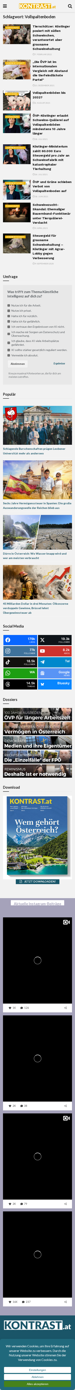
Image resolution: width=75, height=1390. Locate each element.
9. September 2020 (44, 263)
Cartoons (11, 94)
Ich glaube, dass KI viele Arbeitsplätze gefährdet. (35, 342)
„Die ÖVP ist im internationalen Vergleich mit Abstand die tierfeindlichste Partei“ (50, 71)
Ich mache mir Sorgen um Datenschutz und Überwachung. (38, 333)
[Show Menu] (5, 6)
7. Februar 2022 (43, 54)
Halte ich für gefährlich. (25, 321)
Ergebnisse (59, 363)
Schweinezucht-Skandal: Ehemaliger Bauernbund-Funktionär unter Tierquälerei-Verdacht (51, 214)
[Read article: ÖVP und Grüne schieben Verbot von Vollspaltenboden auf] (17, 190)
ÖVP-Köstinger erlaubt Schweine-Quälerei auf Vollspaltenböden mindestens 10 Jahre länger (51, 124)
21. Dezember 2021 (44, 85)
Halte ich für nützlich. (24, 316)
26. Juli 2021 (41, 174)
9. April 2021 (41, 228)
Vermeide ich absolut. (24, 355)
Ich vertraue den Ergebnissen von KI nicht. (38, 326)
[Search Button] (70, 6)
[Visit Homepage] (37, 6)
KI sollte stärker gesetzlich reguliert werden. (39, 350)
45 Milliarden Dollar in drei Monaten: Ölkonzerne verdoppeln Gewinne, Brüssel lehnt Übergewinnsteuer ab (35, 608)
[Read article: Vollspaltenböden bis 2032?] (17, 100)
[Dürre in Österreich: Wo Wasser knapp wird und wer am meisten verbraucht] (37, 532)
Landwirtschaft (15, 63)
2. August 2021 (42, 103)
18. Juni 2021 (41, 196)
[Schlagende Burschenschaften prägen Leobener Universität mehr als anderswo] (37, 425)
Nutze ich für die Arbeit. (26, 305)
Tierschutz (12, 28)
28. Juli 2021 (41, 139)
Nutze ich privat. (21, 310)
